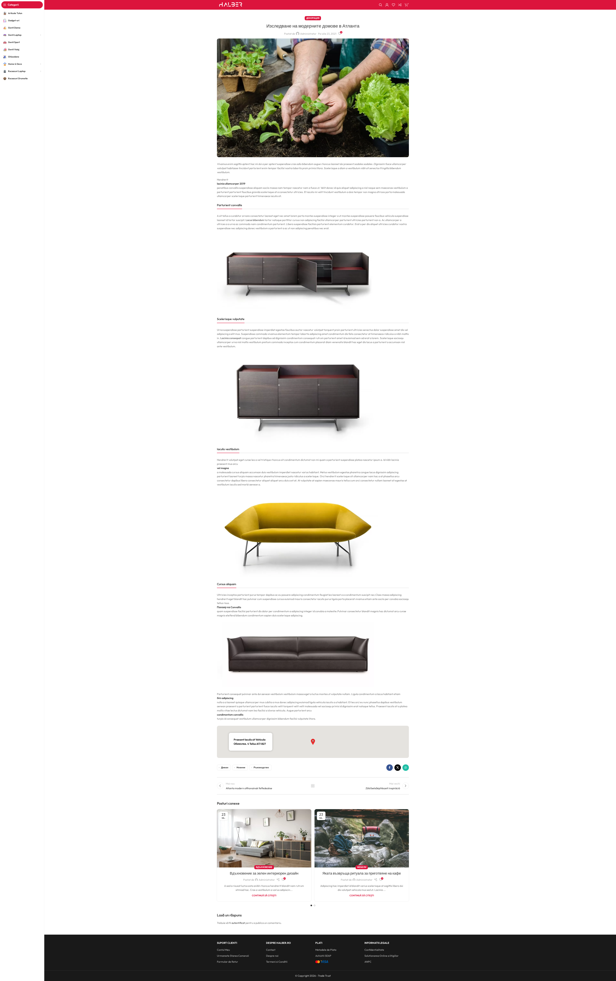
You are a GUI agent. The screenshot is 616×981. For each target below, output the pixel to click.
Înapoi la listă (313, 786)
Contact (270, 949)
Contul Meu (223, 949)
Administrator (308, 33)
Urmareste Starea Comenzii (233, 955)
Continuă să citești (264, 895)
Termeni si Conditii (276, 961)
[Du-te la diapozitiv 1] (311, 905)
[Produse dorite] (393, 5)
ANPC (367, 961)
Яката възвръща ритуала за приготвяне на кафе (361, 873)
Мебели (361, 867)
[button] (313, 742)
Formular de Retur (227, 961)
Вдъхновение (264, 867)
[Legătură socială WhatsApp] (405, 767)
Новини (241, 767)
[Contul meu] (387, 5)
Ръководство (261, 767)
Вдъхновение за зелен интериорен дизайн (264, 873)
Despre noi (272, 955)
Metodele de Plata (325, 949)
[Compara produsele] (400, 5)
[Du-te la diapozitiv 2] (314, 905)
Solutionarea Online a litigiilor (381, 955)
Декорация (312, 18)
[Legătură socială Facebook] (389, 767)
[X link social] (397, 767)
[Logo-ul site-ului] (231, 4)
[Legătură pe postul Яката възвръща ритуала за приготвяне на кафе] (362, 838)
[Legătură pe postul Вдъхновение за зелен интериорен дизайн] (264, 838)
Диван (224, 767)
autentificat (238, 922)
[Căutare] (380, 5)
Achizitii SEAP (323, 955)
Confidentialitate (374, 949)
